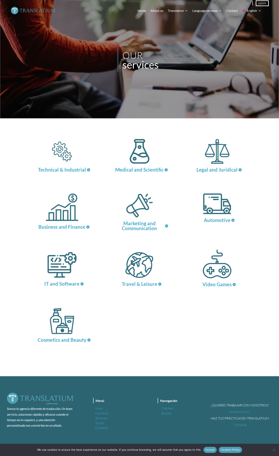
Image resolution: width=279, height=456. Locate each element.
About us (157, 10)
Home (141, 10)
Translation (176, 10)
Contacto (101, 428)
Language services (205, 10)
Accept (210, 449)
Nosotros (101, 413)
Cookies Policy (230, 449)
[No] (274, 450)
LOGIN (262, 3)
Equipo (166, 413)
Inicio (99, 408)
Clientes (167, 408)
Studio (99, 423)
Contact (232, 10)
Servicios (101, 418)
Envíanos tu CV (240, 412)
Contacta (240, 425)
